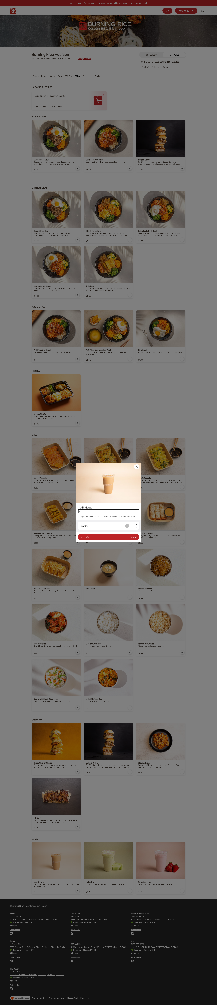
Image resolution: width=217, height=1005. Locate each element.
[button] (108, 483)
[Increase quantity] (135, 526)
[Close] (136, 466)
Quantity (84, 525)
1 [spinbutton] (131, 525)
